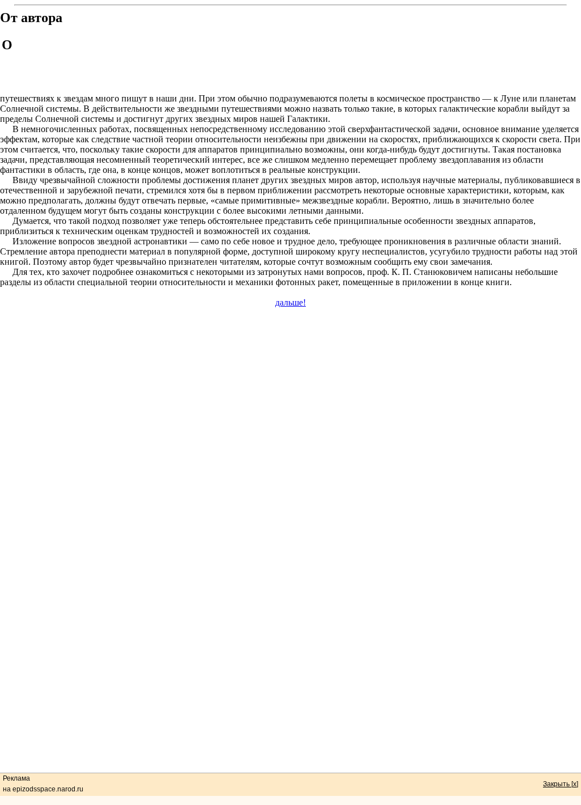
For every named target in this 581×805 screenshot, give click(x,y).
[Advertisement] (297, 61)
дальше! (290, 302)
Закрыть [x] (560, 784)
